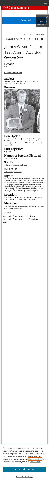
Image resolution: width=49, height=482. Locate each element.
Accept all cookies (24, 469)
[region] (24, 463)
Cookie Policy (35, 461)
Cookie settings (35, 459)
